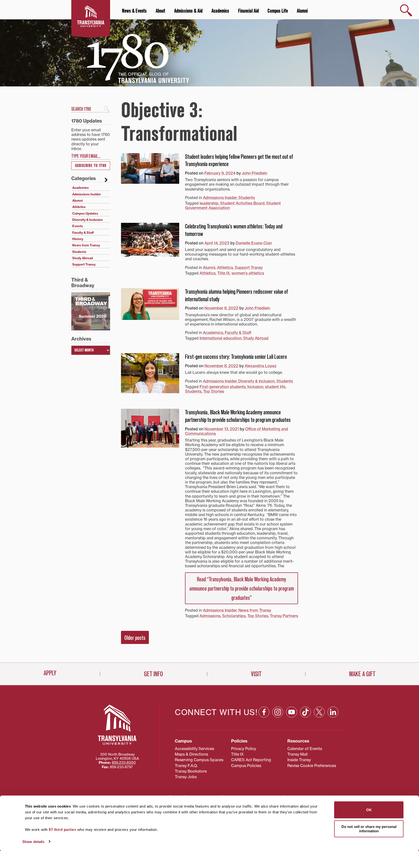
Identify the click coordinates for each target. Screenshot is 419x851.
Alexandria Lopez (260, 365)
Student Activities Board (242, 203)
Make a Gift (362, 674)
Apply (50, 673)
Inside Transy (299, 759)
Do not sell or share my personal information (368, 828)
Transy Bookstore (191, 771)
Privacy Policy (243, 748)
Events (77, 226)
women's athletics (248, 273)
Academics (220, 11)
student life (275, 386)
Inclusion (255, 386)
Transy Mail (297, 754)
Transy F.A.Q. (186, 765)
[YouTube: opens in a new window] (291, 712)
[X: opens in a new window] (319, 712)
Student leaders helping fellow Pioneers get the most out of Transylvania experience (239, 160)
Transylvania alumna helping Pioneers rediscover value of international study (236, 295)
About (160, 11)
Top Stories (213, 391)
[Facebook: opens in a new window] (263, 712)
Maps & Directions (191, 754)
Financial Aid (248, 11)
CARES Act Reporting (251, 759)
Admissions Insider (220, 197)
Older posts (134, 638)
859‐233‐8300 (124, 762)
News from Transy (254, 610)
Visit (256, 674)
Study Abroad (255, 338)
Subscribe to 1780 (90, 165)
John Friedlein (254, 173)
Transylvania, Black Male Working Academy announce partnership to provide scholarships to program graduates (238, 416)
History (77, 239)
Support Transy (249, 267)
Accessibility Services (194, 748)
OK (369, 810)
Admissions (210, 615)
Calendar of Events (304, 748)
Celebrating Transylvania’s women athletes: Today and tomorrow (233, 230)
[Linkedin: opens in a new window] (333, 712)
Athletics (225, 267)
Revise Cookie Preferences (311, 765)
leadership (209, 203)
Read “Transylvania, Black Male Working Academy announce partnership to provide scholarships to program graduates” (241, 589)
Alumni (302, 11)
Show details (33, 841)
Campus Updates (85, 213)
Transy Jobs (186, 776)
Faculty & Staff (238, 332)
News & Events (134, 11)
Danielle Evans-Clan (254, 243)
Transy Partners (284, 615)
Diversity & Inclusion (256, 381)
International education (221, 338)
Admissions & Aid (188, 11)
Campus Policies (246, 765)
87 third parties (62, 829)
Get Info (153, 674)
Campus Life (277, 11)
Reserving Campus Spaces (199, 759)
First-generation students (223, 386)
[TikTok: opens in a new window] (305, 712)
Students (246, 197)
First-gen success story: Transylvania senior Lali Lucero (236, 357)
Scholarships (234, 615)
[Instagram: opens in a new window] (277, 712)
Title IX (223, 273)
